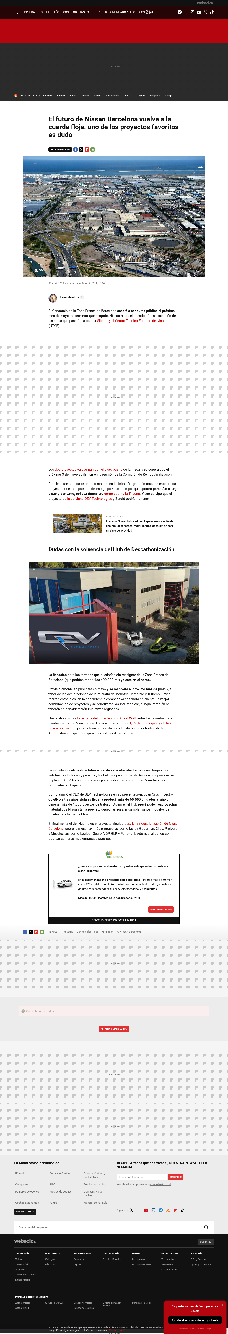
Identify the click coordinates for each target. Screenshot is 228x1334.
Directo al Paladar (112, 1259)
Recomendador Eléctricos (125, 12)
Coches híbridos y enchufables (94, 1175)
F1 (99, 12)
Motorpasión (138, 1259)
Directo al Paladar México (112, 1304)
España (141, 95)
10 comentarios (62, 149)
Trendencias (167, 1259)
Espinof (77, 1264)
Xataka (18, 1259)
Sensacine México (83, 1302)
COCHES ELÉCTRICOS (55, 12)
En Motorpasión (114, 516)
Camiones (47, 95)
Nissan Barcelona (130, 931)
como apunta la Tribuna (122, 494)
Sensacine (79, 1259)
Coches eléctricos (88, 931)
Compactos (22, 1184)
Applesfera (20, 1269)
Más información (161, 909)
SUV (52, 1184)
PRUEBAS (30, 12)
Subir (203, 1242)
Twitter (205, 12)
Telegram (179, 12)
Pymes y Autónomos (201, 1264)
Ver (115, 1028)
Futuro (53, 1202)
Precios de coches (61, 1191)
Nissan (109, 931)
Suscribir (176, 1177)
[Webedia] (205, 3)
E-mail (92, 149)
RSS (168, 1209)
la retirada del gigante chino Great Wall (106, 718)
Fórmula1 (21, 1173)
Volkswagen (112, 95)
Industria (68, 931)
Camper (61, 95)
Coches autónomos (27, 1202)
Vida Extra (50, 1264)
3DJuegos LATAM (54, 1302)
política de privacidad (160, 1184)
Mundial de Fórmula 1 (96, 1202)
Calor (72, 95)
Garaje (168, 95)
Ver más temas (25, 1211)
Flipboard (87, 149)
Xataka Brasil (22, 1308)
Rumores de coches (27, 1191)
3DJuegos (50, 1259)
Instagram (192, 12)
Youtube (199, 12)
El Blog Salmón (198, 1259)
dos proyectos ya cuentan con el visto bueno (88, 469)
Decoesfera (167, 1264)
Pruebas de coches (95, 1184)
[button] (71, 297)
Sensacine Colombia (84, 1308)
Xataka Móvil (21, 1264)
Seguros (85, 95)
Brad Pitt (128, 95)
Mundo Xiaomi (22, 1279)
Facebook (186, 12)
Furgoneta (155, 95)
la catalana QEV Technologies (89, 499)
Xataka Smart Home (25, 1274)
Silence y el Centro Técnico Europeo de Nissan (132, 321)
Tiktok (211, 12)
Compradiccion (169, 1269)
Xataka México (22, 1302)
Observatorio (83, 12)
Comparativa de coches (93, 1193)
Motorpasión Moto (141, 1264)
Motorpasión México (142, 1302)
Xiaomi (97, 95)
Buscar (206, 1227)
